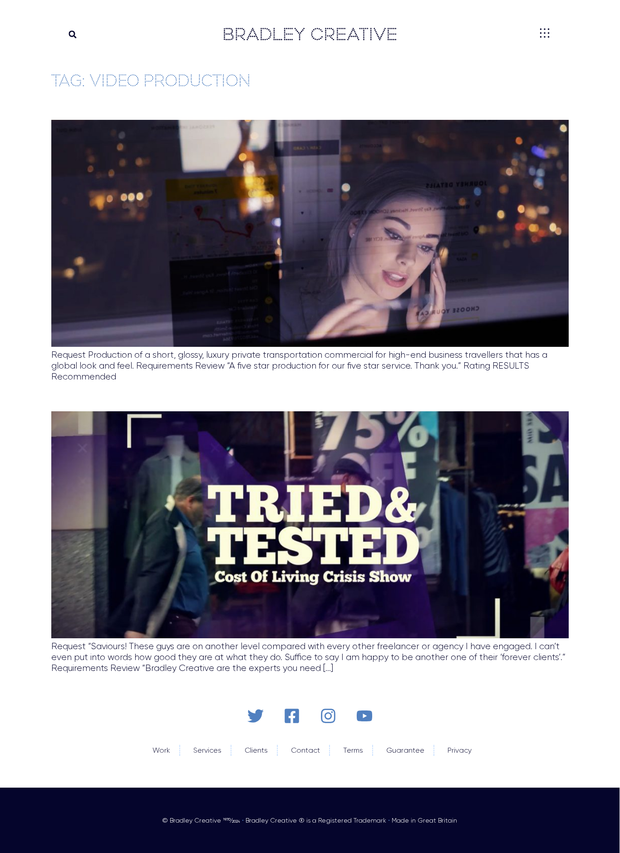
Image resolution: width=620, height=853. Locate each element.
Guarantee (403, 750)
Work (159, 750)
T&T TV (63, 398)
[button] (72, 34)
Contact (303, 750)
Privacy (458, 750)
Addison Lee (77, 106)
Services (205, 750)
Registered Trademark (352, 820)
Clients (254, 750)
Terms (351, 750)
